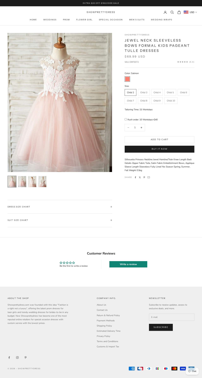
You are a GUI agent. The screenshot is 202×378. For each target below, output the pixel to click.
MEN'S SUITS (137, 19)
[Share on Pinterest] (144, 177)
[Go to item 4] (42, 181)
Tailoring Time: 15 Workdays (139, 109)
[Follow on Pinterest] (25, 357)
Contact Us (102, 310)
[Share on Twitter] (140, 177)
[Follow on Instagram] (17, 357)
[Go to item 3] (32, 181)
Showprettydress (137, 35)
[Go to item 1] (12, 181)
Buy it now (159, 149)
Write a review (128, 264)
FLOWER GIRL (84, 19)
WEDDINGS (49, 19)
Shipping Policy (104, 325)
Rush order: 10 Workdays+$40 (143, 119)
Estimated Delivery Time (108, 330)
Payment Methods (106, 320)
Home (33, 19)
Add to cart (160, 139)
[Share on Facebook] (135, 177)
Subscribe (161, 327)
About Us (101, 304)
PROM (66, 19)
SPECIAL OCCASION (111, 19)
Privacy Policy (103, 336)
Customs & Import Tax (108, 346)
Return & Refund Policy (108, 315)
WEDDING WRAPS (161, 19)
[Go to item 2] (22, 181)
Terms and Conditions (107, 341)
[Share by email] (148, 177)
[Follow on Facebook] (9, 357)
